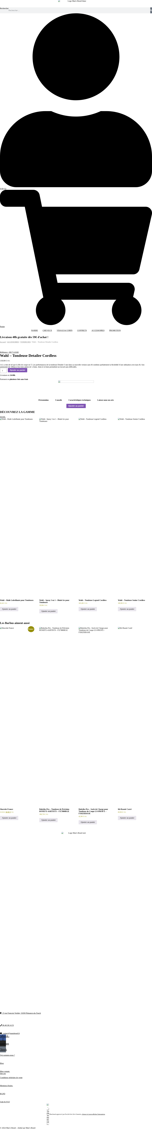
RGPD (2, 1094)
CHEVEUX (47, 330)
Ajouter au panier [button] (9, 609)
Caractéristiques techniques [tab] (80, 400)
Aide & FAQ (5, 1102)
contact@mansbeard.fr (11, 1033)
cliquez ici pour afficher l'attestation (93, 1114)
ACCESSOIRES (98, 330)
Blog (2, 1063)
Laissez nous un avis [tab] (105, 400)
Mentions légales (6, 1086)
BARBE (34, 330)
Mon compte (5, 1071)
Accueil (3, 342)
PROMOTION (115, 330)
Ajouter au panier (17, 370)
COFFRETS (82, 330)
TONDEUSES (25, 342)
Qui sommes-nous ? (7, 1055)
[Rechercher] (151, 10)
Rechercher (4, 8)
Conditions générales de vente (11, 1078)
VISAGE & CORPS (64, 330)
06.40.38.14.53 (8, 1025)
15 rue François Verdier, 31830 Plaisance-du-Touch (21, 1013)
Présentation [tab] (43, 400)
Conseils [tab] (58, 400)
